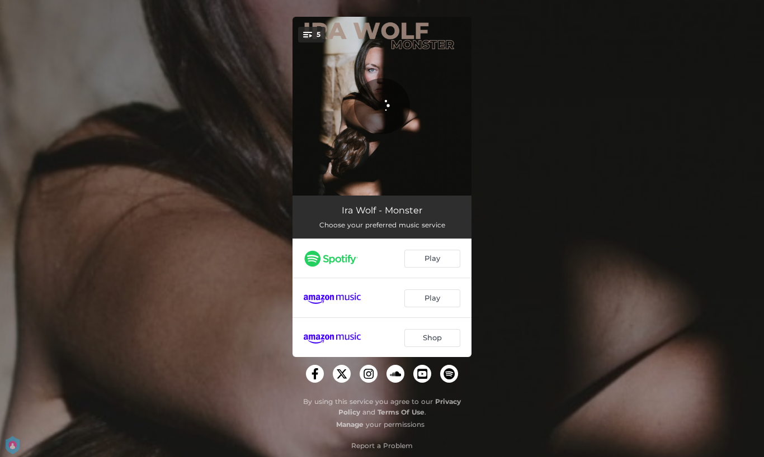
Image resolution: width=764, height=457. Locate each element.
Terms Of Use (401, 412)
